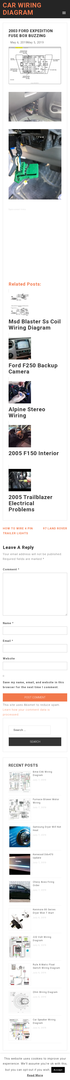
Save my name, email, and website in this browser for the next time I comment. (33, 685)
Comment (11, 569)
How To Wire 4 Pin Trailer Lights (18, 531)
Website (9, 658)
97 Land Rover (55, 528)
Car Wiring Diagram (22, 8)
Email (8, 641)
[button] (63, 12)
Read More (35, 1075)
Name (8, 623)
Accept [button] (58, 1069)
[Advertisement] (35, 247)
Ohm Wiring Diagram (45, 992)
